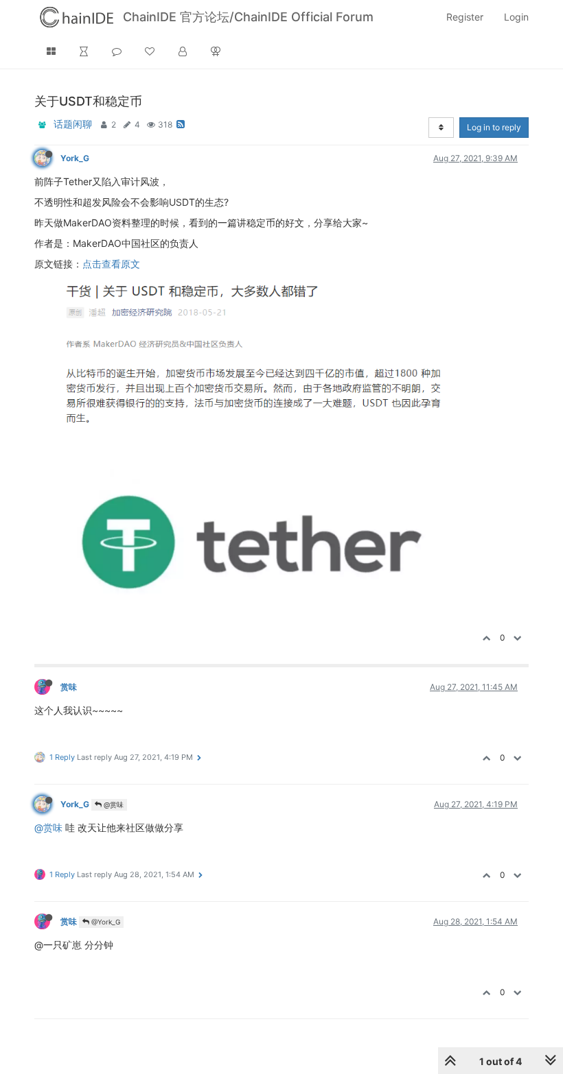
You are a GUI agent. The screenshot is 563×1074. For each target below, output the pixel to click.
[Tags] (116, 51)
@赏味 (113, 804)
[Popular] (149, 51)
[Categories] (50, 51)
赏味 (68, 687)
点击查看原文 (111, 264)
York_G (74, 158)
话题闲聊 (73, 124)
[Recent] (83, 51)
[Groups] (215, 51)
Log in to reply (494, 127)
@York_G (104, 922)
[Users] (182, 51)
